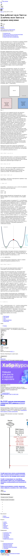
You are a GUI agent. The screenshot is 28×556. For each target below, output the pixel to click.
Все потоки (5, 1)
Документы (6, 536)
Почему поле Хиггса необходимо (11, 36)
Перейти (2, 391)
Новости (5, 523)
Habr (8, 554)
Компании (5, 525)
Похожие (11, 497)
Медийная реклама (7, 544)
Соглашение (6, 537)
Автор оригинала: (8, 29)
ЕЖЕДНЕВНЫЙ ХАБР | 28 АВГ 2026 (9, 394)
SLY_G (2, 11)
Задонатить (3, 330)
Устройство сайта (7, 532)
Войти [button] (2, 8)
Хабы (4, 524)
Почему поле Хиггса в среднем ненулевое (13, 34)
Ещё (5, 491)
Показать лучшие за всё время (7, 499)
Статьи (5, 521)
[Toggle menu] (1, 1)
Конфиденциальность (8, 538)
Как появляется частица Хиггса (10, 35)
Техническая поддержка (14, 553)
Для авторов (6, 533)
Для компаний (6, 535)
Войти (4, 516)
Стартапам (5, 548)
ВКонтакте (3, 358)
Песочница (5, 528)
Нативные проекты (7, 545)
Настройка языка (4, 553)
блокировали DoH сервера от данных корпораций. (14, 411)
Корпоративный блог (8, 543)
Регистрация (6, 517)
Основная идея (6, 33)
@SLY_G (12, 351)
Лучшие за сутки (4, 497)
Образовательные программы (10, 547)
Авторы (5, 526)
